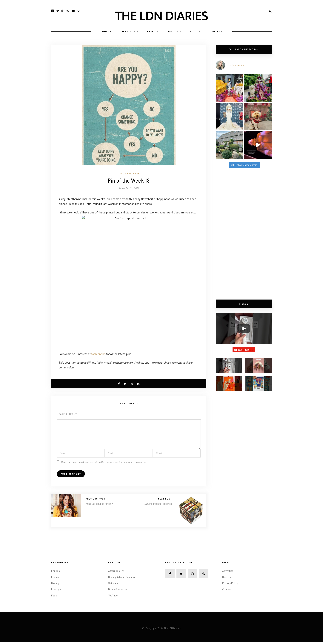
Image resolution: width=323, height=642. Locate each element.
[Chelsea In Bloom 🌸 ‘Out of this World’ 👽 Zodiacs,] (229, 88)
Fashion (153, 31)
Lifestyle (128, 31)
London (106, 31)
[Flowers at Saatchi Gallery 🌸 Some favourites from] (229, 116)
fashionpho (98, 354)
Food (194, 31)
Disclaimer (228, 577)
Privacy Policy (230, 583)
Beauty (172, 31)
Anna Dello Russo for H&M (99, 503)
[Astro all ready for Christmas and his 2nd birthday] (258, 116)
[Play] (243, 328)
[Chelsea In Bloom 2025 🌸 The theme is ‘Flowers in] (258, 88)
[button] (229, 367)
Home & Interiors (117, 589)
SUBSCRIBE (245, 349)
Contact (216, 31)
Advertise (227, 570)
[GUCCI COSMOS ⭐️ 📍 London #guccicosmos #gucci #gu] (258, 145)
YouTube (113, 595)
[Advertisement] (244, 234)
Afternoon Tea (116, 570)
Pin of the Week (129, 173)
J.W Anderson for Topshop (158, 503)
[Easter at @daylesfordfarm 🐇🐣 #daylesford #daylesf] (229, 145)
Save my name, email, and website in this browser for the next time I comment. (103, 461)
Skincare (113, 583)
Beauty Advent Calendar (122, 577)
